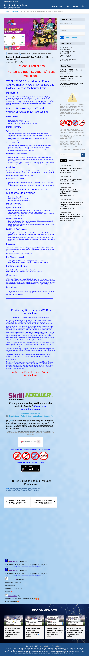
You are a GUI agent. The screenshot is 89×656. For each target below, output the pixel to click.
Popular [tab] (63, 161)
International (53, 617)
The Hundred (52, 620)
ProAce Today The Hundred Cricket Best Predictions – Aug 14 (71, 83)
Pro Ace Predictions (15, 5)
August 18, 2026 (32, 634)
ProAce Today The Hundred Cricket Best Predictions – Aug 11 (75, 630)
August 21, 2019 (65, 220)
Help (68, 6)
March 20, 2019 (65, 172)
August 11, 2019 (65, 195)
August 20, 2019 (65, 208)
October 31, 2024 (12, 62)
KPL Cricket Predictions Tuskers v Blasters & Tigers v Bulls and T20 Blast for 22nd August (71, 216)
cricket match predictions (31, 488)
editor (22, 62)
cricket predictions (13, 490)
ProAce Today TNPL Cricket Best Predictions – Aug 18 (71, 77)
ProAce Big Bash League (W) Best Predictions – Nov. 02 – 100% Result (43, 502)
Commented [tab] (79, 161)
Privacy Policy (56, 646)
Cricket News (25, 53)
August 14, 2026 (52, 634)
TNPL (19, 620)
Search (83, 155)
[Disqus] (30, 534)
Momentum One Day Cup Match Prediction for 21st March (71, 169)
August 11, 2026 (73, 634)
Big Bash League (13, 53)
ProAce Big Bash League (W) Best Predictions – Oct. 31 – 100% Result (17, 502)
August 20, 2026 (11, 634)
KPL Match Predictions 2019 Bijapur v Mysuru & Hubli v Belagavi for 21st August (72, 204)
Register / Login (57, 6)
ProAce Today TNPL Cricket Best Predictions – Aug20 (71, 70)
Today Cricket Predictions (42, 53)
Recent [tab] (70, 161)
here (11, 420)
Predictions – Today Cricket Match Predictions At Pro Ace (31, 417)
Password (63, 30)
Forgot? (67, 37)
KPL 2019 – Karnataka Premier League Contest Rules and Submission (70, 191)
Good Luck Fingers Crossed (30, 413)
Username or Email (66, 23)
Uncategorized (66, 165)
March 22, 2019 (65, 183)
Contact (75, 6)
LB (73, 172)
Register (74, 37)
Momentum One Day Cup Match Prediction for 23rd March (71, 180)
